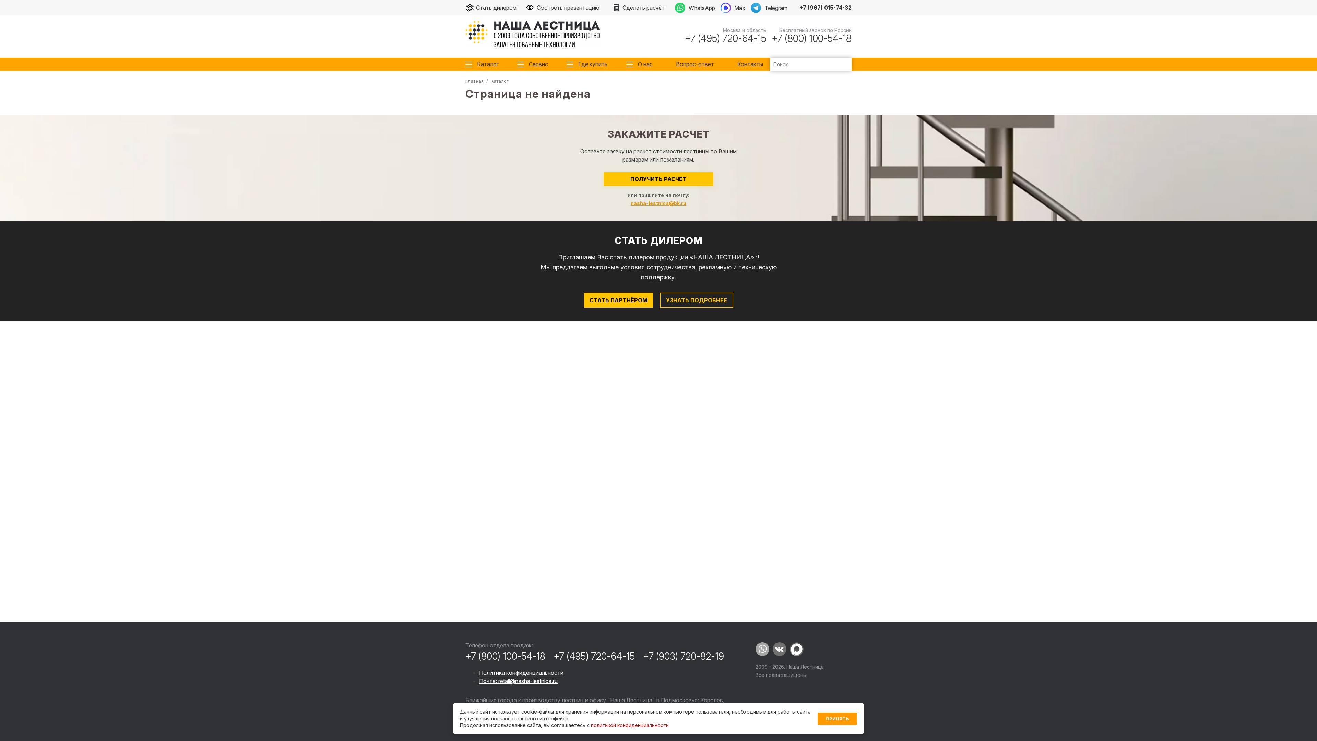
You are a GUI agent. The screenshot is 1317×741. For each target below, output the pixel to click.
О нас (645, 64)
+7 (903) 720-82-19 (683, 656)
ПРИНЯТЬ (837, 718)
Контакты (750, 64)
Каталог (488, 64)
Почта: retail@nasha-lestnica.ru (518, 681)
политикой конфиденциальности (630, 725)
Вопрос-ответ (695, 64)
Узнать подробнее (696, 300)
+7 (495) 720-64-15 (725, 38)
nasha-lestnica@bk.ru (658, 203)
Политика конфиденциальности (521, 672)
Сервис (538, 64)
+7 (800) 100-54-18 (812, 38)
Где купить (592, 64)
